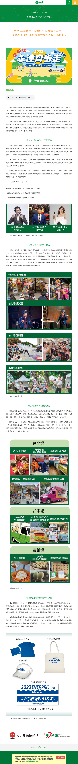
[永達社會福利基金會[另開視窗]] (57, 735)
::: (0, 6)
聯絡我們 (75, 2)
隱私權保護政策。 (33, 761)
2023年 (44, 12)
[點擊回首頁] (39, 2)
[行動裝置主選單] (3, 2)
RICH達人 (34, 12)
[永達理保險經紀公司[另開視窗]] (24, 735)
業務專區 (69, 2)
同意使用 (60, 757)
